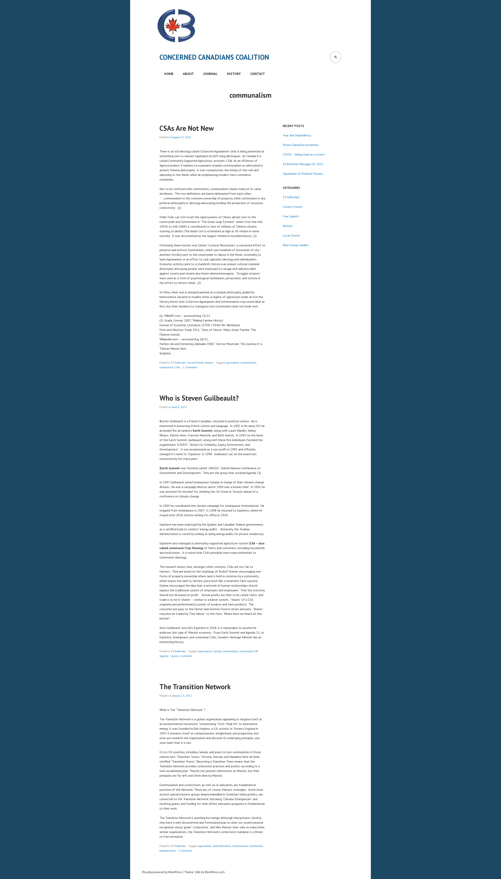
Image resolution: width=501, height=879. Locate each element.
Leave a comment (181, 656)
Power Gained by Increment (301, 145)
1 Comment (185, 850)
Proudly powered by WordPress (162, 872)
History (234, 73)
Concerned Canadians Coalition (214, 57)
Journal (210, 73)
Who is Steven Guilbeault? (199, 398)
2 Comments (190, 367)
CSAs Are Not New (186, 128)
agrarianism (232, 362)
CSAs (177, 367)
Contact (257, 73)
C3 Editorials (178, 362)
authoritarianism (222, 846)
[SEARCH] (336, 57)
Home (168, 73)
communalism (248, 362)
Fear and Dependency (297, 135)
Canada (217, 651)
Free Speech (291, 216)
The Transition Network (195, 686)
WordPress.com (215, 872)
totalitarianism (167, 850)
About (188, 73)
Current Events (195, 362)
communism (166, 367)
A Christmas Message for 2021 (303, 164)
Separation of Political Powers (303, 174)
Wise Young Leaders (296, 245)
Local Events (291, 235)
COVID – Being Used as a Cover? (304, 154)
